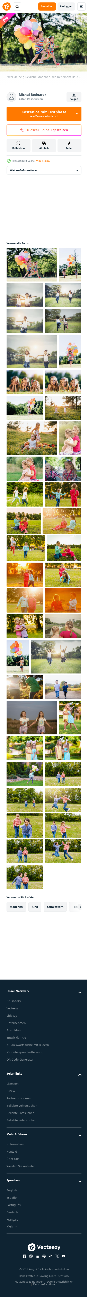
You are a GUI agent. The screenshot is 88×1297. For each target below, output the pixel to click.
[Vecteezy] (6, 6)
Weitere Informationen (24, 168)
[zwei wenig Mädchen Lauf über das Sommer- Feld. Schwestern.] (32, 1014)
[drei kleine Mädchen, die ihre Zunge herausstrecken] (25, 476)
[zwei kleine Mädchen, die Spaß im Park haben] (48, 293)
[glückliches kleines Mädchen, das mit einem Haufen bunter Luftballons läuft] (18, 445)
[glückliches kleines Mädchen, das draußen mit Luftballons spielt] (25, 1105)
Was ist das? (43, 160)
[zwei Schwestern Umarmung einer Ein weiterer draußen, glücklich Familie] (25, 1131)
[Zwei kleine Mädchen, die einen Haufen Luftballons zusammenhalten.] (18, 298)
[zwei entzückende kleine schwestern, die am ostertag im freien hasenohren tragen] (18, 1049)
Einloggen (66, 6)
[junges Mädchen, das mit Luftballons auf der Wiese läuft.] (25, 502)
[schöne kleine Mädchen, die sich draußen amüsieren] (25, 675)
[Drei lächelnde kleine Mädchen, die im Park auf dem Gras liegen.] (48, 441)
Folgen (74, 99)
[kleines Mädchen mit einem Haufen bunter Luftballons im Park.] (56, 892)
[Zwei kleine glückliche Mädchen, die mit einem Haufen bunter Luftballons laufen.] (32, 262)
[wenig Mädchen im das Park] (25, 624)
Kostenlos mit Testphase (44, 113)
